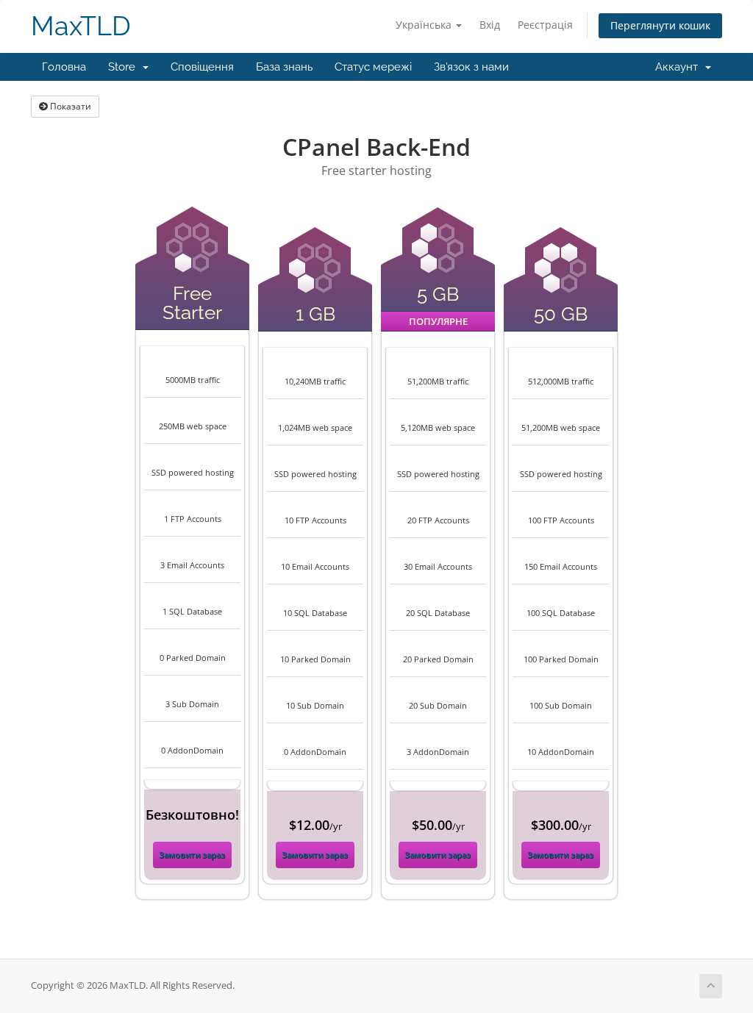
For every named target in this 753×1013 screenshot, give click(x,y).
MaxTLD (81, 26)
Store (124, 67)
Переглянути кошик (660, 25)
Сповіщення (202, 67)
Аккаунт (679, 67)
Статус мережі (373, 67)
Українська (425, 25)
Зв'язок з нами (471, 67)
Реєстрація (545, 25)
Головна (64, 67)
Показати (69, 106)
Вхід (489, 25)
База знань (284, 67)
